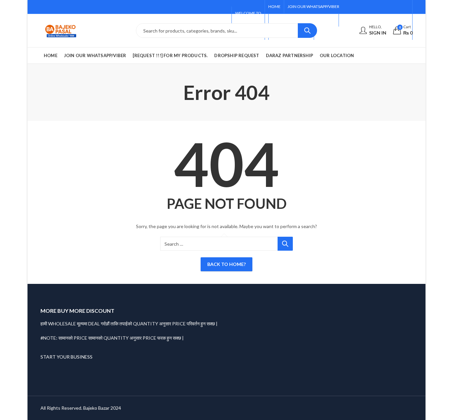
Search (307, 30)
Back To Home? (226, 264)
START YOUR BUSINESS (66, 357)
